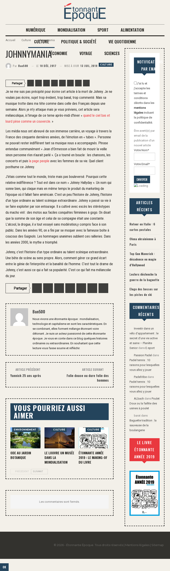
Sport (102, 30)
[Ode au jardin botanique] (25, 437)
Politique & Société (78, 41)
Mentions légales (137, 545)
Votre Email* (142, 164)
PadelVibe (140, 377)
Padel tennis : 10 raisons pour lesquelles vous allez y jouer (144, 364)
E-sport (150, 348)
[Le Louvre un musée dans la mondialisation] (59, 437)
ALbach (139, 398)
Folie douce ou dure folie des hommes (88, 378)
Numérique (35, 30)
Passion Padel (143, 355)
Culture (106, 64)
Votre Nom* (141, 150)
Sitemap (157, 545)
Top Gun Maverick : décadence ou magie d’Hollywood (142, 259)
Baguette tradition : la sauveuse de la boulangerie (142, 425)
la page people (39, 161)
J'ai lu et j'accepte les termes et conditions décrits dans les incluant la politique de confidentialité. (144, 103)
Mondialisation (71, 30)
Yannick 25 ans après (25, 375)
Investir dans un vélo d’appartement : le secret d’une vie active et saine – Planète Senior (143, 338)
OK (4, 567)
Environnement (25, 429)
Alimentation (132, 30)
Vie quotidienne (122, 41)
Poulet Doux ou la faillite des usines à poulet (144, 403)
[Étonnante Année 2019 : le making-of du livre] (94, 437)
